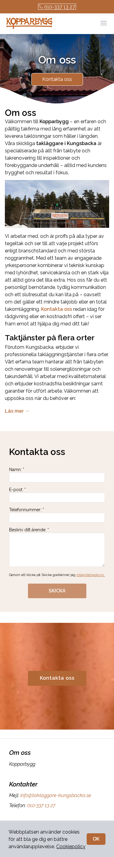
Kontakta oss (57, 79)
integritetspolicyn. (90, 575)
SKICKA (57, 591)
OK (96, 839)
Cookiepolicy (70, 846)
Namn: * (16, 469)
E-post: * (17, 489)
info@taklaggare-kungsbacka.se (55, 795)
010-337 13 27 (59, 7)
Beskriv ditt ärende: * (29, 529)
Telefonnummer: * (26, 509)
